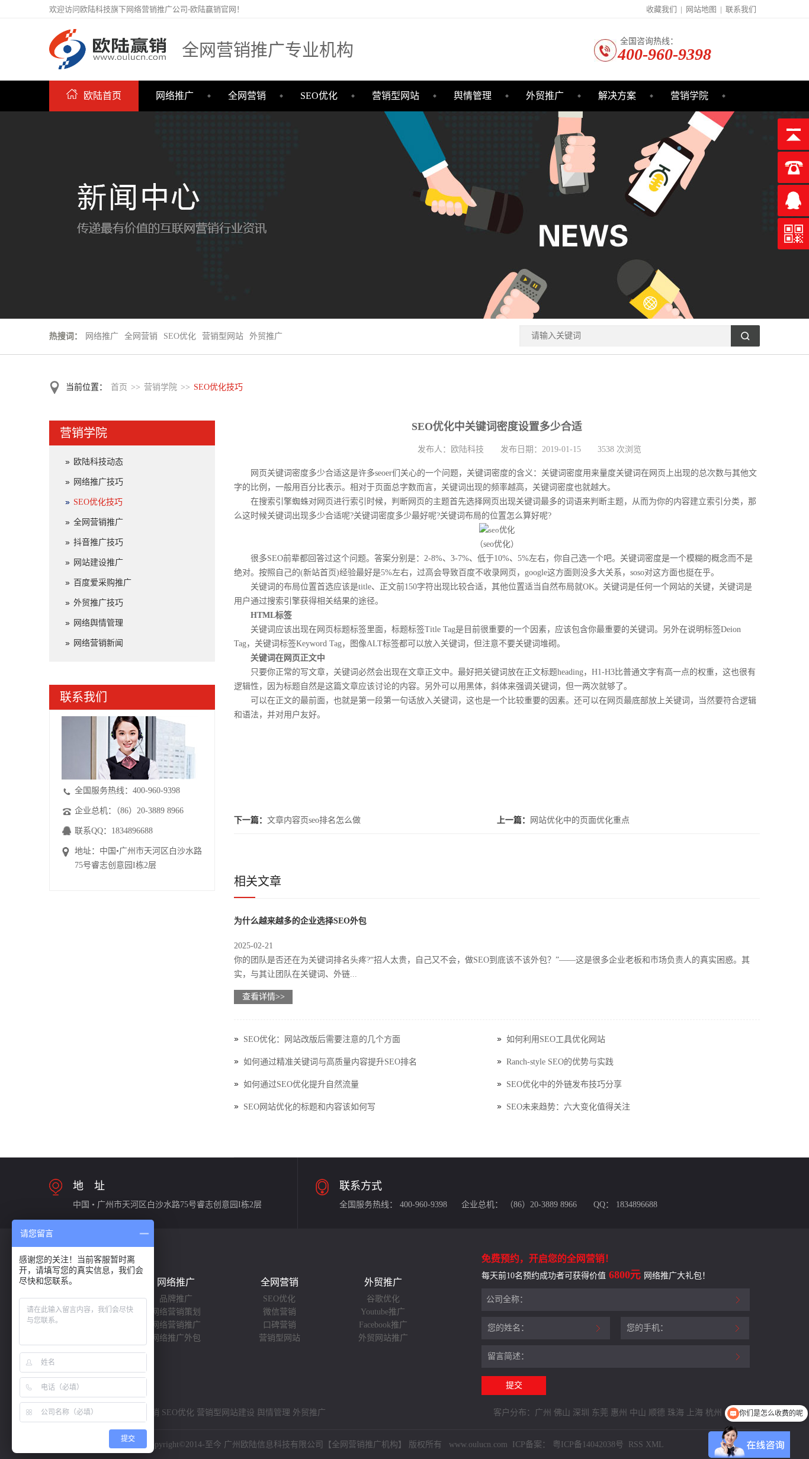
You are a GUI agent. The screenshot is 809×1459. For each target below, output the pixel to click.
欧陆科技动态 (98, 461)
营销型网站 (395, 96)
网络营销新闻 (98, 643)
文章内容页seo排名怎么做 (314, 820)
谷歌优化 (383, 1298)
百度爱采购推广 (102, 582)
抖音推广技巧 (98, 542)
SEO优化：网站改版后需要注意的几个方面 (321, 1039)
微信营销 (279, 1311)
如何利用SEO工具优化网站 (555, 1039)
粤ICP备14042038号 (588, 1444)
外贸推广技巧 (98, 602)
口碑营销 (279, 1324)
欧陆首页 (102, 96)
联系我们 (740, 9)
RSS (634, 1444)
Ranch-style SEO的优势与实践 (560, 1061)
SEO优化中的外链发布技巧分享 (564, 1084)
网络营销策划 (176, 1311)
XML (655, 1444)
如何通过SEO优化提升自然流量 (301, 1084)
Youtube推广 (383, 1311)
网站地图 (701, 9)
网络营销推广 (176, 1324)
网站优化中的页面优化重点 (580, 820)
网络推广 (175, 96)
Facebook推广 (383, 1324)
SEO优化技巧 (218, 387)
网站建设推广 (98, 562)
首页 (119, 387)
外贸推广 (545, 96)
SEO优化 (319, 96)
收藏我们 (661, 9)
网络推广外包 (176, 1337)
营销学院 (689, 96)
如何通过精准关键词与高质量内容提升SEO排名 (330, 1061)
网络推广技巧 (98, 481)
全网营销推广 (98, 522)
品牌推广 (175, 1298)
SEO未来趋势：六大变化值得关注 (568, 1106)
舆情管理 (473, 96)
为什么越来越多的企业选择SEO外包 (300, 920)
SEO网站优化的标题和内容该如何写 (309, 1106)
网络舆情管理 (98, 622)
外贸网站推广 (383, 1337)
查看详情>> (263, 996)
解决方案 (617, 96)
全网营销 (247, 96)
